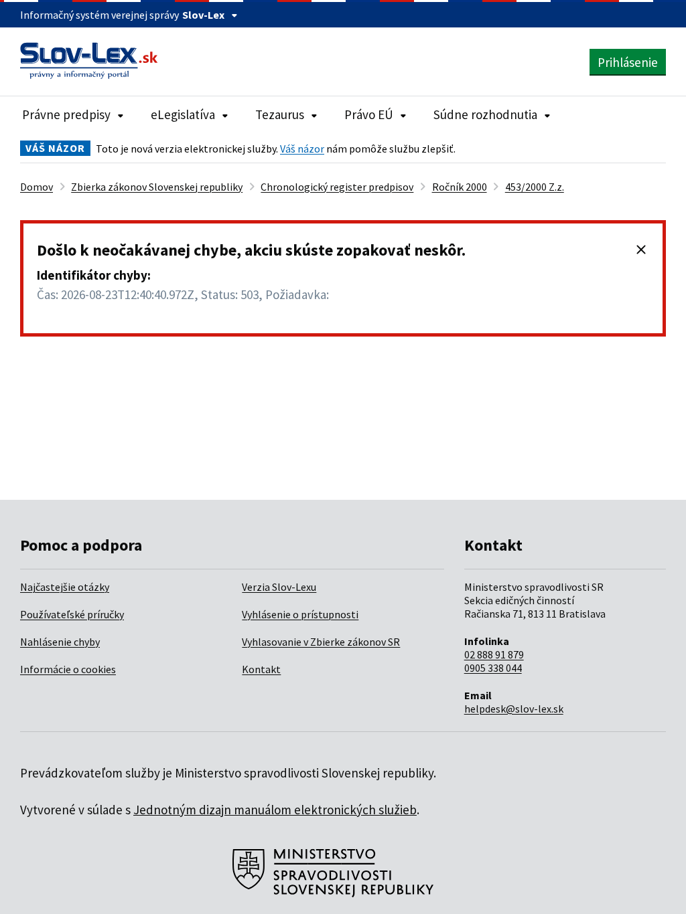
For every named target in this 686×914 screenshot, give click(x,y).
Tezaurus (279, 114)
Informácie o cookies (68, 669)
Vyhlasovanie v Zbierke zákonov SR (321, 641)
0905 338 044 (493, 667)
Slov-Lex (203, 14)
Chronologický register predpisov (337, 186)
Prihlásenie (628, 62)
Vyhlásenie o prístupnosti (300, 614)
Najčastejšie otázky (64, 586)
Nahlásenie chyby (60, 641)
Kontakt (261, 669)
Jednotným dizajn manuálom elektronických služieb (275, 810)
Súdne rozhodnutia (485, 114)
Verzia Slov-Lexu (279, 586)
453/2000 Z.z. (534, 186)
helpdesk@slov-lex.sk (513, 708)
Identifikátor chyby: (94, 275)
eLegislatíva (183, 114)
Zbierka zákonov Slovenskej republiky (157, 186)
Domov (36, 186)
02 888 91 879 (494, 654)
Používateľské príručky (72, 614)
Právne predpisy (66, 114)
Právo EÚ (368, 114)
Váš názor (302, 148)
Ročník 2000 (459, 186)
